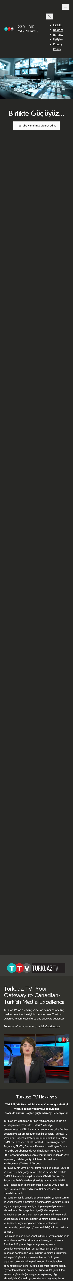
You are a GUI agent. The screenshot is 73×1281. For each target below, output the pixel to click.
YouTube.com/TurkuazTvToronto (22, 1163)
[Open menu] (65, 7)
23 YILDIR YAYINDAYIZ (28, 29)
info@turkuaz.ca (50, 1026)
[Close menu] (49, 16)
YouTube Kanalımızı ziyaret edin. (36, 125)
